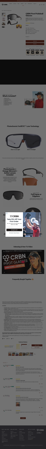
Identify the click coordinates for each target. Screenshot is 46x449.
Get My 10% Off (14, 229)
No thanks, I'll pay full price (14, 232)
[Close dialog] (6, 213)
